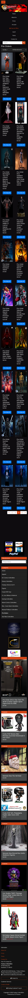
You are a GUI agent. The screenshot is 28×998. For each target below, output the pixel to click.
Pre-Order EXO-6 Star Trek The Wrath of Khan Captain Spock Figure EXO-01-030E (13, 701)
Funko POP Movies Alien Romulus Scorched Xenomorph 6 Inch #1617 (14, 735)
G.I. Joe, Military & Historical (9, 595)
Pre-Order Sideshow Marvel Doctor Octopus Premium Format (20, 269)
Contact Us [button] (14, 978)
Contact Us (14, 39)
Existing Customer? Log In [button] (14, 988)
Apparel (4, 574)
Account (14, 24)
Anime (3, 570)
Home (14, 13)
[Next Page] (25, 512)
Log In (14, 32)
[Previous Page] (9, 512)
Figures (4, 588)
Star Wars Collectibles (8, 616)
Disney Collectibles (7, 581)
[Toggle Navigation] (3, 2)
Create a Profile (5, 984)
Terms (14, 35)
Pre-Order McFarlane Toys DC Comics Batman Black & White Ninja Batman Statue (6, 179)
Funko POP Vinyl (6, 592)
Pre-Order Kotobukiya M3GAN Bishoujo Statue (6, 129)
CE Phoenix (17, 994)
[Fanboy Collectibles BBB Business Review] (14, 527)
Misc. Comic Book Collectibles (10, 606)
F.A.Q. (14, 21)
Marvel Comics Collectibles (9, 602)
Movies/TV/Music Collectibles (10, 609)
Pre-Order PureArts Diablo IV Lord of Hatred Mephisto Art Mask (7, 225)
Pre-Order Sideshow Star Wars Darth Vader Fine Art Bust (7, 354)
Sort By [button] (5, 49)
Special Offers (15, 28)
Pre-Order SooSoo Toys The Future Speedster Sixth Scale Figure (6, 400)
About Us (14, 17)
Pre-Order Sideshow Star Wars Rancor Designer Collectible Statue (20, 356)
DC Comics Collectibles (8, 577)
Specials (4, 905)
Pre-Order (6, 99)
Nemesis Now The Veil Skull (12, 776)
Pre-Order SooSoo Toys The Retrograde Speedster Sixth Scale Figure (20, 400)
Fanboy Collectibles (18, 992)
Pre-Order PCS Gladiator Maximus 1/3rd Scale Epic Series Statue (20, 177)
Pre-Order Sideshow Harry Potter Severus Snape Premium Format (21, 225)
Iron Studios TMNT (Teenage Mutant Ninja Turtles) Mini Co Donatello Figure (12, 895)
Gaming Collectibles (7, 599)
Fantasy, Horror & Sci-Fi (8, 585)
